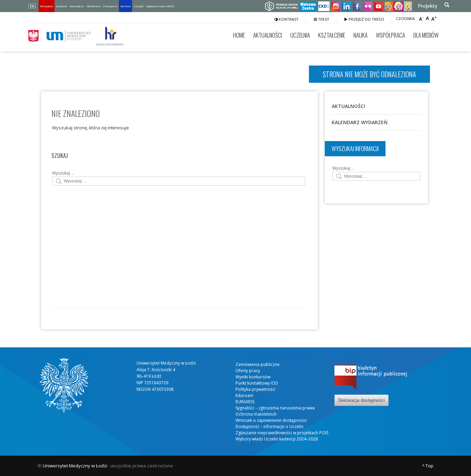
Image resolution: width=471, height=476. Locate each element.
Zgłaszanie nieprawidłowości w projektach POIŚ (282, 433)
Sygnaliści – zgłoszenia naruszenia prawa (275, 408)
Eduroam (244, 395)
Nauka (360, 35)
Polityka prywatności (255, 389)
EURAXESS (245, 402)
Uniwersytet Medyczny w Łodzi (75, 466)
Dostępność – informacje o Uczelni (269, 426)
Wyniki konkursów (253, 377)
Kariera (125, 6)
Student (61, 6)
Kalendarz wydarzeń (360, 122)
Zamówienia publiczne (258, 364)
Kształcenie (331, 35)
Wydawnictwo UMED (160, 6)
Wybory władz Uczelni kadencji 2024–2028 (277, 439)
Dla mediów (426, 35)
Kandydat (46, 6)
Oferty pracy (248, 371)
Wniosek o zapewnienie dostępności (271, 420)
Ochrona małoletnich (256, 414)
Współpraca (390, 35)
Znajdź (138, 6)
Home (239, 35)
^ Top (427, 466)
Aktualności (267, 35)
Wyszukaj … (63, 173)
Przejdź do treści (366, 19)
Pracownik (110, 6)
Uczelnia (300, 35)
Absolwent (77, 6)
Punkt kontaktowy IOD (257, 383)
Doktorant (93, 6)
